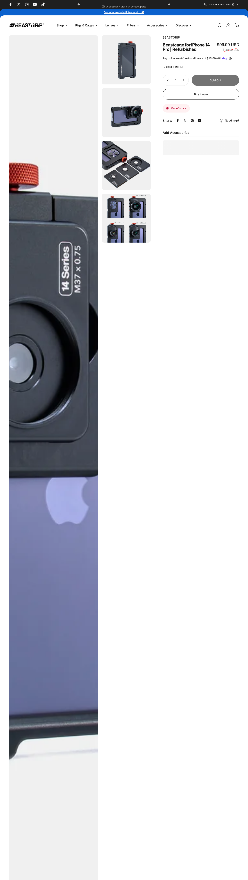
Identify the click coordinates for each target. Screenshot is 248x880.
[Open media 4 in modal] (126, 165)
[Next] (169, 4)
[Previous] (79, 4)
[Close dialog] (142, 773)
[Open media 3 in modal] (126, 112)
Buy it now (201, 94)
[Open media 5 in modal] (126, 218)
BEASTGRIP (171, 37)
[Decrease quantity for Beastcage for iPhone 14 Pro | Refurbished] (167, 80)
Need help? (232, 120)
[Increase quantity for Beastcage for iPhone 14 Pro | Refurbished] (184, 80)
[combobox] (221, 4)
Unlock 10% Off (111, 821)
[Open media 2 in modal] (126, 59)
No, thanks (111, 834)
